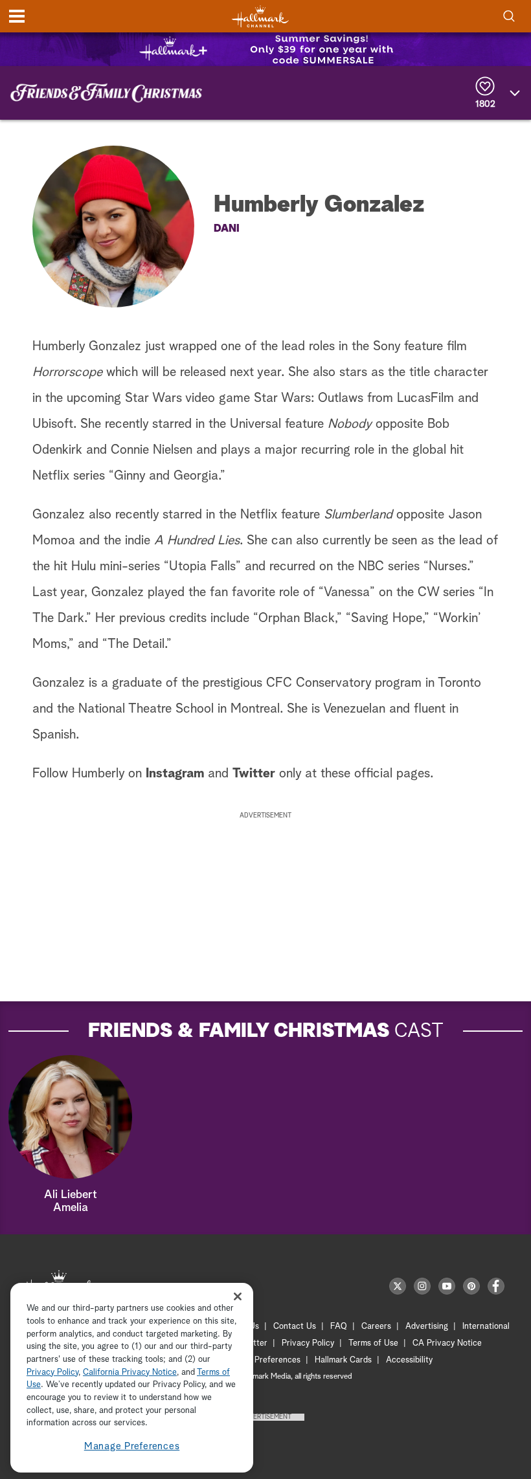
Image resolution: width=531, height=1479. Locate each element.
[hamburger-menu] (17, 16)
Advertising (426, 1326)
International (486, 1326)
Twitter (255, 773)
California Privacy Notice (130, 1372)
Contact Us (294, 1326)
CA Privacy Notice (447, 1343)
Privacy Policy (308, 1343)
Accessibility (409, 1360)
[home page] (260, 16)
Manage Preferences (132, 1446)
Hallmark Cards (343, 1360)
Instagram (175, 773)
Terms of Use (373, 1343)
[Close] (238, 1296)
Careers (376, 1326)
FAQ (338, 1326)
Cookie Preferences (263, 1360)
